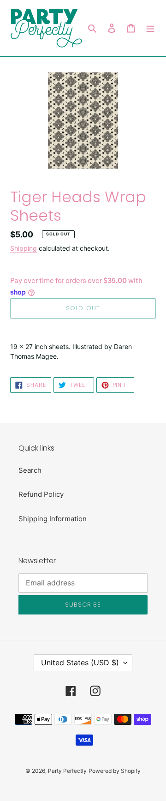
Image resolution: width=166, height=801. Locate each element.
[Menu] (150, 28)
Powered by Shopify (115, 770)
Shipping (23, 248)
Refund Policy (41, 494)
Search (30, 470)
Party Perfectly (67, 770)
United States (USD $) (80, 662)
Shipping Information (52, 518)
